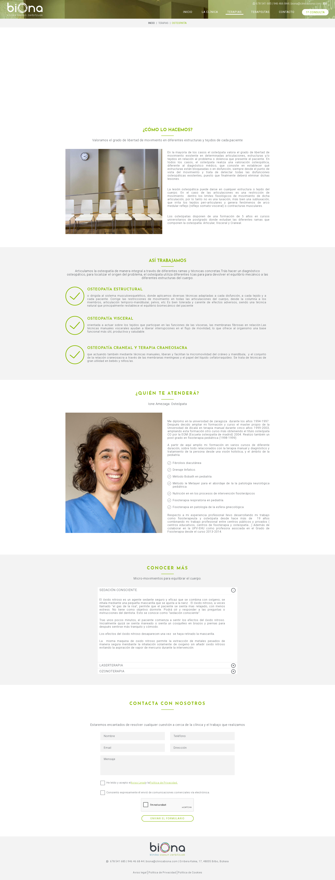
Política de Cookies (190, 872)
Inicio (151, 23)
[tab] (167, 590)
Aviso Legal (138, 782)
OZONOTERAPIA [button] (111, 671)
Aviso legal (140, 872)
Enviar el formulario (168, 818)
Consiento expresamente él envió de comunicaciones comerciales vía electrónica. (158, 792)
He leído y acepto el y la (142, 782)
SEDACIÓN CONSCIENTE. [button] (118, 590)
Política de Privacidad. (164, 782)
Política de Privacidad (162, 872)
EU (325, 3)
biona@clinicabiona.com (306, 3)
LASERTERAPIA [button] (111, 665)
